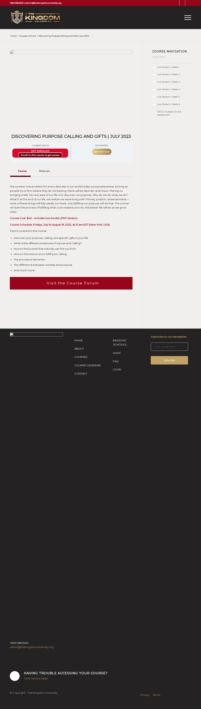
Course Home (158, 57)
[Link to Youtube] (188, 3)
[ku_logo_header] (35, 21)
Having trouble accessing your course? (66, 673)
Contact (80, 373)
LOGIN (117, 369)
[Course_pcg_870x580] (71, 91)
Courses (81, 356)
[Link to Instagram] (182, 3)
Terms (156, 694)
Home (78, 340)
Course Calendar (87, 365)
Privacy (145, 694)
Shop (117, 352)
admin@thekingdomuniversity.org (43, 3)
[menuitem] (186, 17)
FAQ (116, 361)
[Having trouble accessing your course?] (15, 676)
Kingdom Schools (119, 342)
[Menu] (186, 17)
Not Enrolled (40, 151)
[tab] (20, 171)
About (79, 348)
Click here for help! (36, 678)
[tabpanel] (71, 235)
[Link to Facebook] (176, 3)
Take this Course (102, 152)
